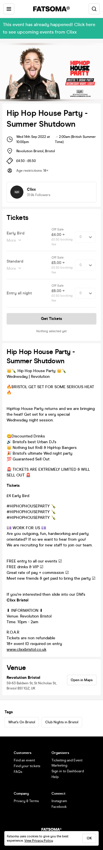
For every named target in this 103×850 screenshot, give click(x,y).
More (11, 240)
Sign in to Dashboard (68, 771)
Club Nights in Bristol (61, 722)
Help (55, 777)
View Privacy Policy (38, 841)
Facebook (59, 807)
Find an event (24, 760)
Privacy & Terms (26, 801)
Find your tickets (27, 766)
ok (89, 838)
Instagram (59, 801)
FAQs (18, 772)
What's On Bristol (21, 722)
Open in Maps (82, 680)
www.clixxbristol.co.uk (26, 649)
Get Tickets (51, 318)
